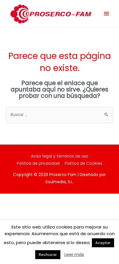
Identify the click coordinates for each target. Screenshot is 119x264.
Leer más (74, 254)
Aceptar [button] (103, 243)
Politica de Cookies (83, 163)
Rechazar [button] (48, 254)
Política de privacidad (38, 163)
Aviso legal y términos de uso (59, 156)
